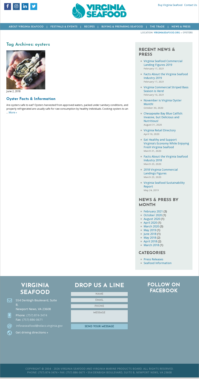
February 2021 (153, 211)
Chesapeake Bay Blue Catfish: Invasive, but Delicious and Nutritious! (163, 117)
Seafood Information (157, 263)
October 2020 (153, 215)
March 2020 (151, 226)
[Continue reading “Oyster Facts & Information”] (25, 69)
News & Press (180, 27)
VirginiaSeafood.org (167, 33)
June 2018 (150, 234)
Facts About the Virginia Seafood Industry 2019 (166, 76)
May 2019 (150, 230)
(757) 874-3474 (36, 315)
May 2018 (150, 237)
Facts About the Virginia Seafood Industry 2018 (166, 158)
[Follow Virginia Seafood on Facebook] (7, 6)
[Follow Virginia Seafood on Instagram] (16, 6)
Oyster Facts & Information (31, 99)
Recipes (89, 27)
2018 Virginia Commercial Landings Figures (161, 171)
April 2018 (150, 241)
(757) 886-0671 (32, 320)
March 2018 (151, 245)
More (13, 112)
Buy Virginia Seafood (170, 5)
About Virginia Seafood (26, 27)
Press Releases (153, 259)
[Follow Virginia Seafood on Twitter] (33, 6)
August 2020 (152, 219)
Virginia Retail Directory (160, 130)
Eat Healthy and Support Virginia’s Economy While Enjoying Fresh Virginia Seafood (166, 143)
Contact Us (190, 5)
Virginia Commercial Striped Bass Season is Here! (166, 89)
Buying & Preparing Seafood (122, 27)
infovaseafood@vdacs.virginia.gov (39, 326)
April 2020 (150, 222)
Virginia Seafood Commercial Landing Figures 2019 (163, 63)
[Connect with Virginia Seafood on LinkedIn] (25, 6)
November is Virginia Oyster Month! (163, 102)
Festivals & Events (63, 27)
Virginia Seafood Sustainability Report (164, 184)
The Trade (157, 27)
